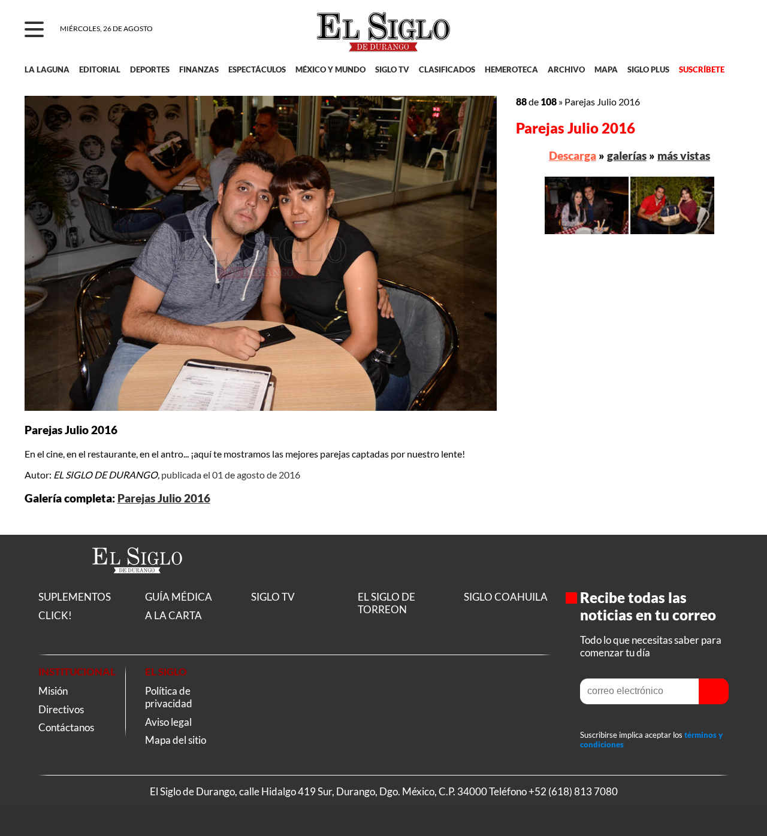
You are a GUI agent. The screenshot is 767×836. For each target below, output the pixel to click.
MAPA (606, 69)
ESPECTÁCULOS (257, 69)
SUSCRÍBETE (701, 69)
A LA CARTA (173, 615)
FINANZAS (199, 69)
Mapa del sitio (175, 740)
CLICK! (55, 615)
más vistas (683, 155)
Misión (53, 690)
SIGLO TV (392, 69)
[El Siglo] (137, 586)
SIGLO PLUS (648, 69)
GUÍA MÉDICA (178, 596)
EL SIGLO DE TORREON (386, 603)
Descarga (572, 155)
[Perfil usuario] (725, 30)
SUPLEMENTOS (74, 596)
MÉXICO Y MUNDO (330, 69)
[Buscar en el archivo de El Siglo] (690, 36)
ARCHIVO (566, 69)
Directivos (61, 709)
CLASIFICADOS (447, 69)
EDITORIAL (99, 69)
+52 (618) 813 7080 (573, 791)
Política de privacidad (168, 697)
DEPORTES (150, 69)
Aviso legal (168, 722)
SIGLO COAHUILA (506, 596)
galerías (627, 155)
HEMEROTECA (511, 69)
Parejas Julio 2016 (163, 498)
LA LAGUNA (47, 69)
